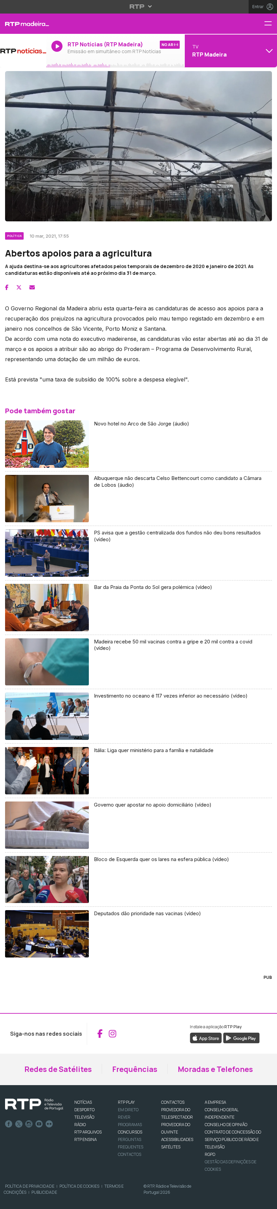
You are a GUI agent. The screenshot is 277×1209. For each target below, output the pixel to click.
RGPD (210, 1154)
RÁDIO (80, 1124)
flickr (49, 1124)
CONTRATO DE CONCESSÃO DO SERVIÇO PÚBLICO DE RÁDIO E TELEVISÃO (233, 1139)
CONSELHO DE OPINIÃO (226, 1124)
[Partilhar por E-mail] (32, 287)
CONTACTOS (172, 1102)
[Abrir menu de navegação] (270, 24)
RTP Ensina (85, 1139)
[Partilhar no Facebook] (6, 287)
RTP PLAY (126, 1102)
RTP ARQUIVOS (88, 1132)
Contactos (129, 1154)
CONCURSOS (130, 1132)
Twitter (19, 1124)
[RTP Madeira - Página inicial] (23, 24)
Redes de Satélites (58, 1069)
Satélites (170, 1147)
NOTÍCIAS (83, 1102)
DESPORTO (84, 1110)
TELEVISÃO (84, 1117)
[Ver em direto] (23, 51)
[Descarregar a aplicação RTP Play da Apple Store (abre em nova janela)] (206, 1037)
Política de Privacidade (29, 1186)
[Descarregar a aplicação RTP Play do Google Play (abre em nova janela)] (241, 1037)
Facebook (8, 1124)
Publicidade (44, 1192)
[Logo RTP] (34, 1104)
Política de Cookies (79, 1186)
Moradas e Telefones (215, 1069)
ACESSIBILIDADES (177, 1139)
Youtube (39, 1124)
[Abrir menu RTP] (139, 6)
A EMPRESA (215, 1102)
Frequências (134, 1069)
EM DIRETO (128, 1110)
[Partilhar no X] (19, 287)
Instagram (29, 1124)
